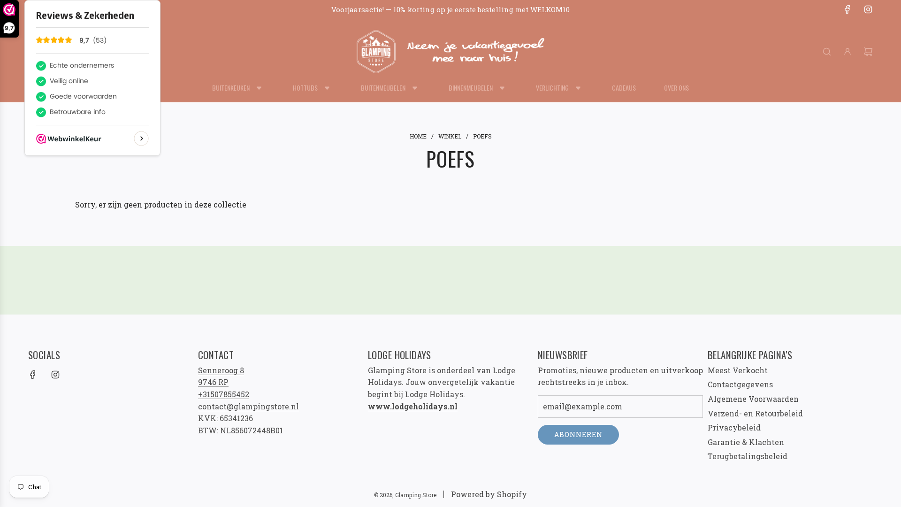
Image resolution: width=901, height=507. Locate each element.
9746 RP (213, 382)
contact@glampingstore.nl (248, 406)
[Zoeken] (827, 51)
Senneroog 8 (221, 370)
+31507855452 (223, 394)
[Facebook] (847, 9)
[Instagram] (868, 9)
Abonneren (578, 434)
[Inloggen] (847, 51)
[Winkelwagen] (868, 51)
